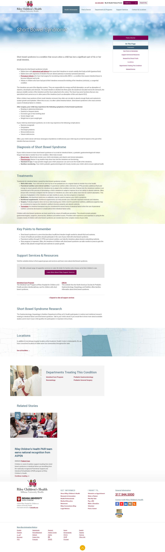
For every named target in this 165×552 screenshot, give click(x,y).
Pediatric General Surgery (83, 380)
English (19, 530)
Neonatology (50, 380)
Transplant (24, 206)
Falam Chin (35, 537)
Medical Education (67, 501)
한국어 (66, 535)
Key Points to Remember (130, 51)
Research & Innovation (68, 496)
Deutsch (50, 530)
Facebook (117, 504)
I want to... (128, 3)
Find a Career (92, 508)
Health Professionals (67, 498)
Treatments (130, 47)
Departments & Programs (103, 10)
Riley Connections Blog (68, 506)
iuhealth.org (34, 507)
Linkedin (126, 504)
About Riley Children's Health (70, 493)
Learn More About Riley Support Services (60, 272)
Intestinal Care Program (25, 283)
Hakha (50, 535)
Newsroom (64, 503)
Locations (131, 62)
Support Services (122, 10)
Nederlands (35, 530)
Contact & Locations (139, 10)
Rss (134, 504)
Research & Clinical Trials (130, 58)
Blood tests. (25, 157)
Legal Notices (65, 508)
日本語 (50, 539)
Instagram (130, 504)
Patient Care (25, 461)
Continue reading (21, 476)
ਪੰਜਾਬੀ (65, 537)
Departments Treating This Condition (131, 66)
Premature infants (27, 76)
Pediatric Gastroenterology (83, 377)
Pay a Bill (91, 501)
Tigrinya (81, 535)
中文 (18, 539)
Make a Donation (93, 503)
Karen (65, 530)
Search (142, 3)
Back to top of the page (82, 547)
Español (19, 532)
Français (35, 539)
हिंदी (49, 537)
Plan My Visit (92, 498)
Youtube (121, 504)
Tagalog (81, 532)
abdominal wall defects (40, 71)
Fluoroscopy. (25, 159)
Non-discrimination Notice (27, 527)
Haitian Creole (52, 532)
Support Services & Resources (131, 55)
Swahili (81, 530)
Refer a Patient (92, 496)
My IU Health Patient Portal (113, 3)
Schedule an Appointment (96, 493)
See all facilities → (23, 350)
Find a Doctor (86, 10)
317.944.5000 (99, 3)
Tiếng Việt (82, 537)
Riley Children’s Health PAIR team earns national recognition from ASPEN (33, 452)
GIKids (64, 283)
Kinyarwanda (67, 532)
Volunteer (91, 506)
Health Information (70, 10)
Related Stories (130, 69)
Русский (66, 539)
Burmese (19, 537)
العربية (19, 535)
